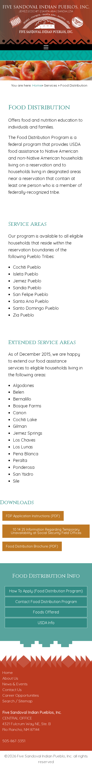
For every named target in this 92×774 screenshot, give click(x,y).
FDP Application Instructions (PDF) (33, 516)
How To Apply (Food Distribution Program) (46, 591)
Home (37, 85)
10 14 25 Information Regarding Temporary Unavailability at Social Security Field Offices (46, 531)
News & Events (15, 684)
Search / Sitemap (17, 701)
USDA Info (46, 622)
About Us (10, 678)
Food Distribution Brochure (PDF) (32, 546)
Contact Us (12, 689)
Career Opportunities (20, 695)
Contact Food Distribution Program (46, 601)
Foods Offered (46, 612)
